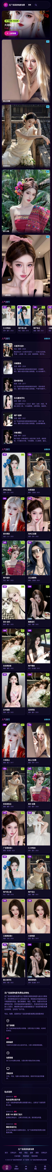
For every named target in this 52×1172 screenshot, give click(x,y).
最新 (31, 1153)
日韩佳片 (13, 1153)
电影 (20, 1153)
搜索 (37, 1153)
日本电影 (17, 1156)
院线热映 (35, 1156)
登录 (29, 5)
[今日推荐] (36, 5)
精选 (26, 1153)
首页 (6, 1153)
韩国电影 (26, 1156)
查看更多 (47, 339)
